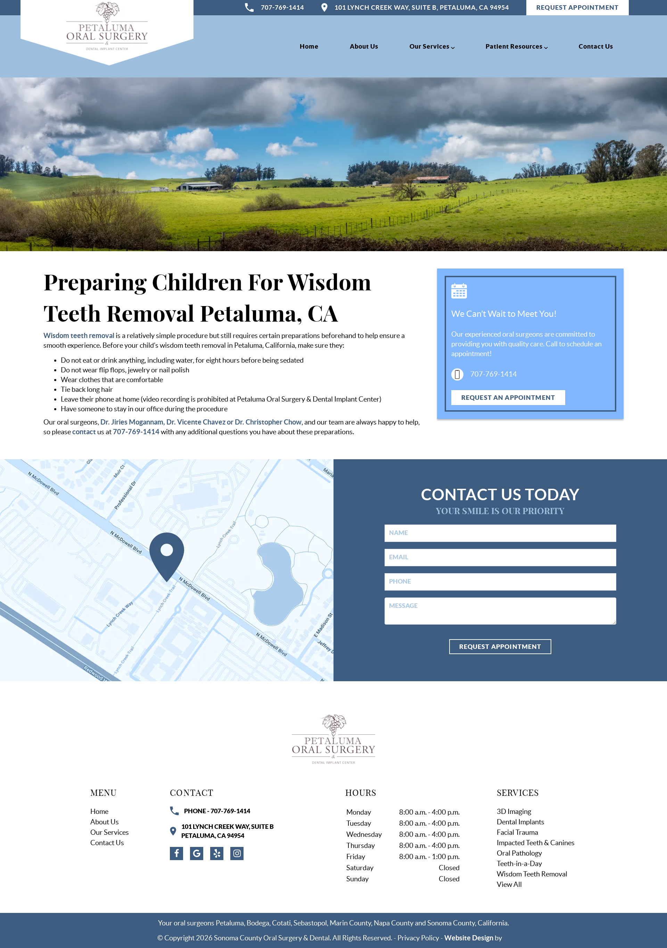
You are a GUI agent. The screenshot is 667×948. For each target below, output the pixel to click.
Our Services (430, 46)
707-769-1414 (282, 7)
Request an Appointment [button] (508, 397)
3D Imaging (514, 811)
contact (84, 432)
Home (309, 46)
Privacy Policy (418, 938)
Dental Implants (520, 822)
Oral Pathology (519, 853)
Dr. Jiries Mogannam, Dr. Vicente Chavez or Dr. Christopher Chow (201, 422)
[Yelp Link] (216, 853)
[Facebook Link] (176, 853)
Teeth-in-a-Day (519, 863)
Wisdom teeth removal (78, 335)
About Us (364, 46)
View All (509, 884)
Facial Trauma (517, 832)
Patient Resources (514, 46)
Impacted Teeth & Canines (536, 843)
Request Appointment (500, 646)
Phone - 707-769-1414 (217, 811)
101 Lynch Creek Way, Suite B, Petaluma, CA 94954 (422, 7)
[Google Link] (196, 853)
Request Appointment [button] (577, 7)
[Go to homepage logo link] (333, 739)
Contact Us (596, 46)
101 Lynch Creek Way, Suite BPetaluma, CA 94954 (227, 831)
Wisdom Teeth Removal (532, 874)
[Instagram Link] (237, 853)
